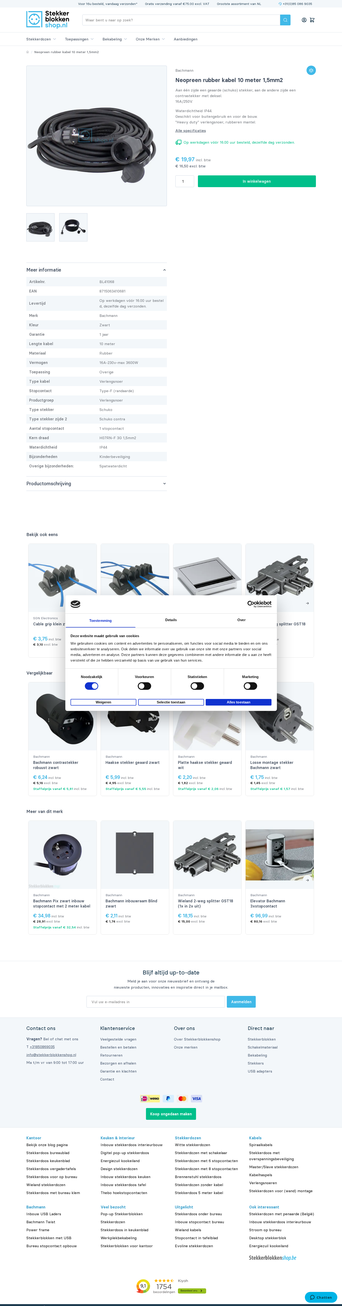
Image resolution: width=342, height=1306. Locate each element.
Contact (107, 1079)
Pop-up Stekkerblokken (122, 1213)
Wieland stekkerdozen (45, 1184)
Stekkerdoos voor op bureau (51, 1176)
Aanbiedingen (185, 39)
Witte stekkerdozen (192, 1144)
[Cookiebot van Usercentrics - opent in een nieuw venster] (250, 604)
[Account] (304, 20)
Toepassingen (76, 39)
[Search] (285, 20)
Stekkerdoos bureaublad (47, 1152)
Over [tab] (241, 620)
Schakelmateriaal (263, 1047)
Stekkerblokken (262, 1039)
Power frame (37, 1229)
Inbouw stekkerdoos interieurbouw (132, 1144)
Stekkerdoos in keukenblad (124, 1229)
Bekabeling (112, 39)
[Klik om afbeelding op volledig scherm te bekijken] (97, 136)
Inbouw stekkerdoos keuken (125, 1176)
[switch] (144, 686)
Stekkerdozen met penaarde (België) (281, 1213)
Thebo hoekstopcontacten (124, 1192)
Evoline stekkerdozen (194, 1245)
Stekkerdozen (38, 39)
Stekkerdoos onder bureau (198, 1213)
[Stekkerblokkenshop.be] (282, 1258)
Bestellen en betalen (118, 1047)
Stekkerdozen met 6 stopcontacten (206, 1160)
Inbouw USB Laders (43, 1213)
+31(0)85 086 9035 (297, 4)
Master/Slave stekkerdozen (273, 1166)
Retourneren (111, 1055)
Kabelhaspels (260, 1174)
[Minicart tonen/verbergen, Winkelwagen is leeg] (312, 20)
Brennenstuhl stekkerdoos (198, 1176)
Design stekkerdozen (119, 1168)
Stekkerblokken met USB (48, 1237)
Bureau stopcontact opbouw (51, 1245)
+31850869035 (42, 1046)
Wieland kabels (188, 1229)
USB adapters (260, 1071)
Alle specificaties (190, 130)
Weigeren (103, 702)
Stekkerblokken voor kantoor (127, 1245)
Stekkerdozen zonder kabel (199, 1184)
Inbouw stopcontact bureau (199, 1221)
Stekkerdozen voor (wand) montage (281, 1190)
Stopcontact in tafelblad (196, 1237)
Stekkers (256, 1063)
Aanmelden (241, 1001)
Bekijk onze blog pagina (47, 1144)
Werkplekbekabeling (119, 1237)
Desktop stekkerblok (267, 1237)
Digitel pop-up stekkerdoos (125, 1152)
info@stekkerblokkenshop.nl (51, 1054)
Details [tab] (171, 620)
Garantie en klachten (118, 1071)
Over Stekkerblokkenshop (197, 1039)
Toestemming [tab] (100, 620)
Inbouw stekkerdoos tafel (123, 1184)
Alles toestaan (238, 702)
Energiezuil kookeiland (120, 1160)
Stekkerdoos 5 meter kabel (199, 1192)
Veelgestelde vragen (118, 1039)
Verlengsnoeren (263, 1182)
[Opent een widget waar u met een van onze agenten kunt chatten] (321, 1298)
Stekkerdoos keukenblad (48, 1160)
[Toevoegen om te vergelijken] (311, 70)
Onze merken (185, 1047)
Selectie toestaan (171, 702)
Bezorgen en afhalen (118, 1063)
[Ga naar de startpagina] (47, 20)
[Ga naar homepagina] (27, 52)
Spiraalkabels (260, 1144)
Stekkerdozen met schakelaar (201, 1152)
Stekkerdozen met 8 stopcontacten (206, 1168)
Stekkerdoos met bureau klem (53, 1192)
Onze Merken (148, 39)
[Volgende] (307, 603)
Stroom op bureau (265, 1229)
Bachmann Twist (40, 1221)
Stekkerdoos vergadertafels (51, 1168)
